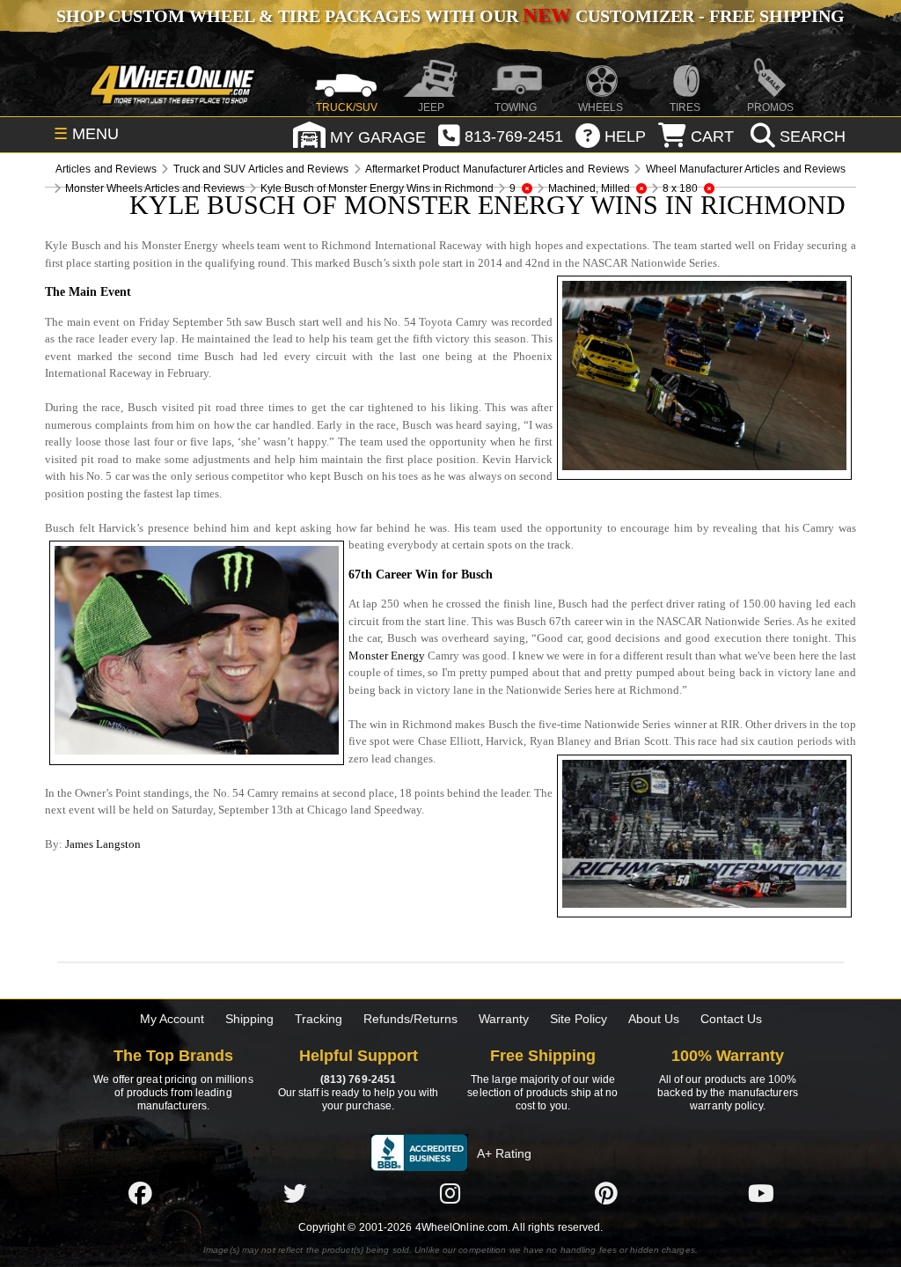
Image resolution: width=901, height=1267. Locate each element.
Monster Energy (386, 655)
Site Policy (578, 1019)
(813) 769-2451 (358, 1079)
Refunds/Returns (410, 1019)
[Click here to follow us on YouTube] (761, 1193)
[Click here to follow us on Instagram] (450, 1193)
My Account (172, 1019)
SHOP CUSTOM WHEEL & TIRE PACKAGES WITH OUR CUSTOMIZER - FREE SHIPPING (450, 16)
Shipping (249, 1019)
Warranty (504, 1019)
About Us (653, 1019)
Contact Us (731, 1019)
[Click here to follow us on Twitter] (294, 1193)
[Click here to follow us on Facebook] (139, 1193)
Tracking (318, 1019)
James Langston (103, 844)
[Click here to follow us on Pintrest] (606, 1193)
